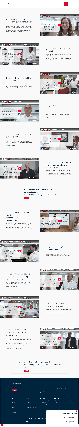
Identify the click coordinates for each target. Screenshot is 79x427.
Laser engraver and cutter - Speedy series (32, 405)
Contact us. (26, 370)
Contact (66, 3)
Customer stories (14, 409)
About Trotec (13, 402)
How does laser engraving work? (44, 400)
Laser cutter (27, 400)
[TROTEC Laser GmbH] (3, 3)
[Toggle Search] (75, 4)
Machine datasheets (57, 400)
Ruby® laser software (57, 402)
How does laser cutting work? (44, 402)
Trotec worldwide (14, 400)
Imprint (42, 418)
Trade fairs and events (15, 410)
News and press (14, 405)
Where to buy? (71, 3)
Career (13, 407)
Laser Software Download (57, 404)
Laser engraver (28, 402)
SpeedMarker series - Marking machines (31, 407)
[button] (2, 425)
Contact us (14, 390)
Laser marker (27, 404)
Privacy (39, 418)
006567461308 (63, 388)
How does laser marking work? (44, 404)
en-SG (78, 3)
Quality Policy (14, 412)
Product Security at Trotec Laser (31, 418)
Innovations (13, 404)
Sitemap (27, 421)
